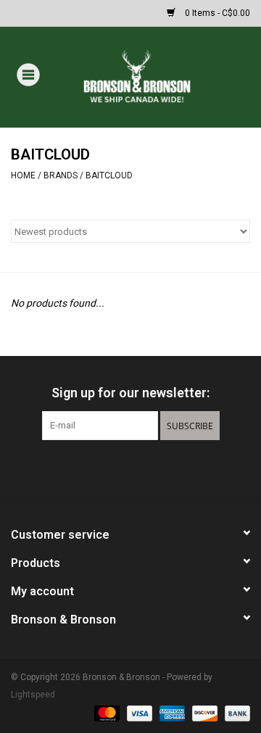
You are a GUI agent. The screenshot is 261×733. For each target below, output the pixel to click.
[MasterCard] (105, 713)
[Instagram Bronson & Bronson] (155, 469)
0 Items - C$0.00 (216, 13)
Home (23, 175)
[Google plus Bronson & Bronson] (130, 469)
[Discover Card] (203, 713)
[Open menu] (28, 73)
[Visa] (138, 713)
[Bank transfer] (235, 713)
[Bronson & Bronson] (158, 76)
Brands (61, 175)
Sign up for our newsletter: (130, 392)
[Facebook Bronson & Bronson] (105, 469)
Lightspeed (33, 694)
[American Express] (170, 713)
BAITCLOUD (109, 175)
